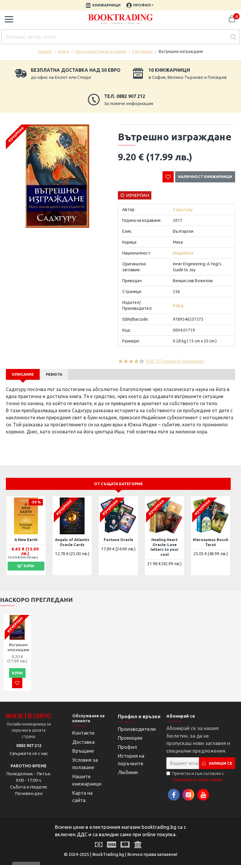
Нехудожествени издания (100, 51)
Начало (45, 51)
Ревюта (54, 374)
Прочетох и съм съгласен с (198, 776)
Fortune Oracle (118, 540)
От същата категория (118, 484)
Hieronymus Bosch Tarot (210, 542)
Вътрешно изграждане (18, 647)
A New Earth (26, 540)
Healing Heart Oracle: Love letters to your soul (164, 547)
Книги (63, 51)
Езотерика (142, 51)
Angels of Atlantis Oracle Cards (72, 542)
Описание (23, 374)
